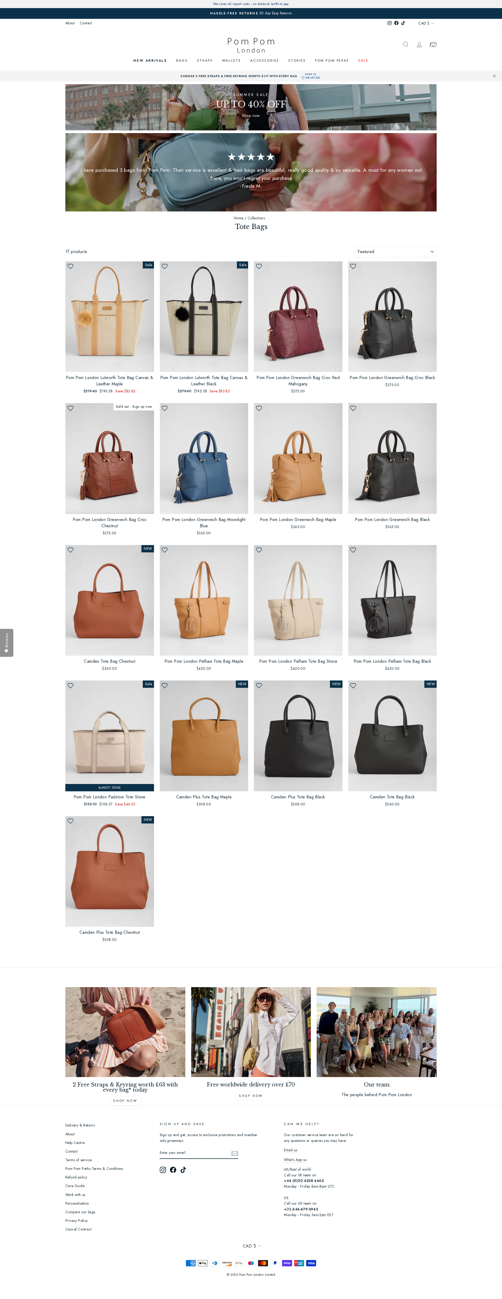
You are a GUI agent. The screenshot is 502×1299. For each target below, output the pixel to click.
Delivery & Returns (80, 1125)
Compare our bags (80, 1212)
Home (238, 218)
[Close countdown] (494, 76)
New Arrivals (150, 60)
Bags (182, 60)
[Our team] (377, 1032)
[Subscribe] (234, 1153)
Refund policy (76, 1177)
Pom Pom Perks (332, 60)
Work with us (75, 1194)
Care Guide (74, 1185)
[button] (70, 266)
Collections (256, 218)
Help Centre (74, 1142)
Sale (363, 60)
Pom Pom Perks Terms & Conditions (94, 1168)
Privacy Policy (76, 1220)
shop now (251, 1096)
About (70, 23)
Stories (297, 60)
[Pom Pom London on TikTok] (183, 1170)
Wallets (231, 60)
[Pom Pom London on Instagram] (163, 1170)
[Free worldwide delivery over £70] (251, 1032)
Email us (290, 1150)
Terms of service (78, 1160)
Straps (205, 60)
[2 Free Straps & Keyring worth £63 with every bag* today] (125, 1032)
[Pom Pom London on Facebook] (173, 1170)
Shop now (125, 1100)
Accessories (264, 60)
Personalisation (77, 1203)
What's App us (295, 1159)
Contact (86, 23)
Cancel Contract (78, 1229)
